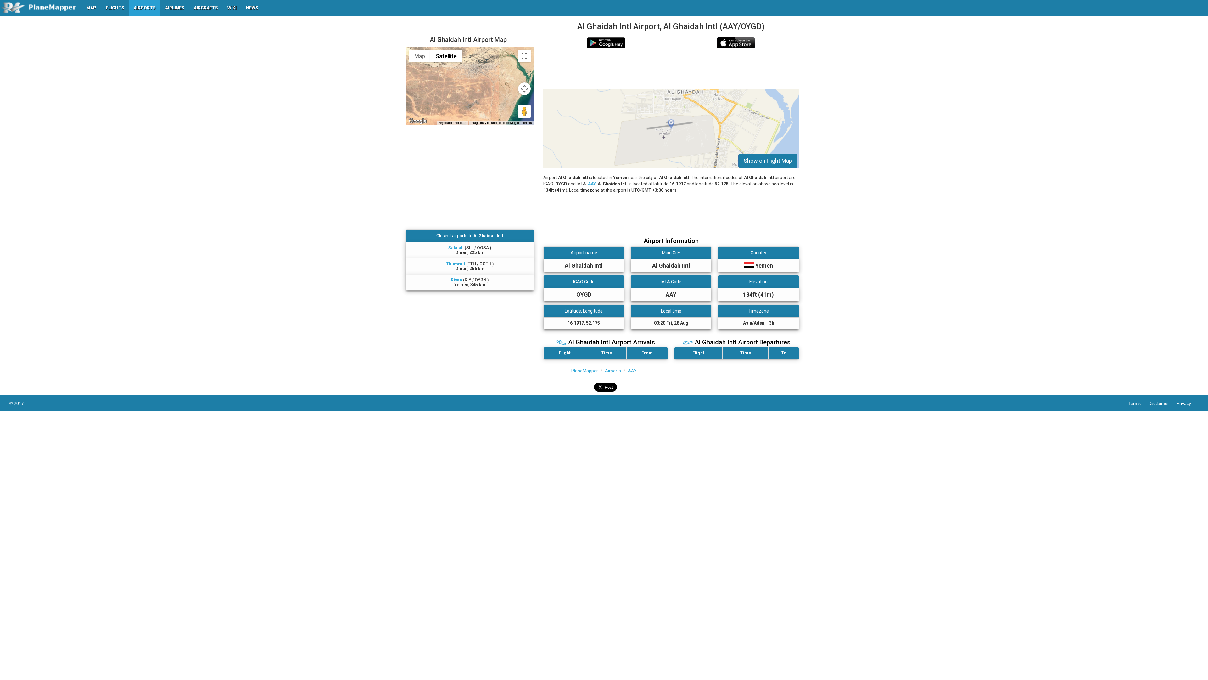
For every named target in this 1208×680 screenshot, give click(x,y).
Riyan (456, 279)
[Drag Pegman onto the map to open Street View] (524, 111)
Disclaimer (1162, 403)
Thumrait (455, 263)
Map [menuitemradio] (419, 56)
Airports (613, 370)
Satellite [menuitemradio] (446, 56)
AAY (592, 183)
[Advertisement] (671, 69)
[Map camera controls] (524, 88)
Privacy (1188, 403)
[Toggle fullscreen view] (524, 56)
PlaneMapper (584, 370)
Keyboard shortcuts (453, 123)
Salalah (456, 247)
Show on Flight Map (768, 160)
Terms (527, 123)
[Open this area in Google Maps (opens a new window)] (417, 121)
